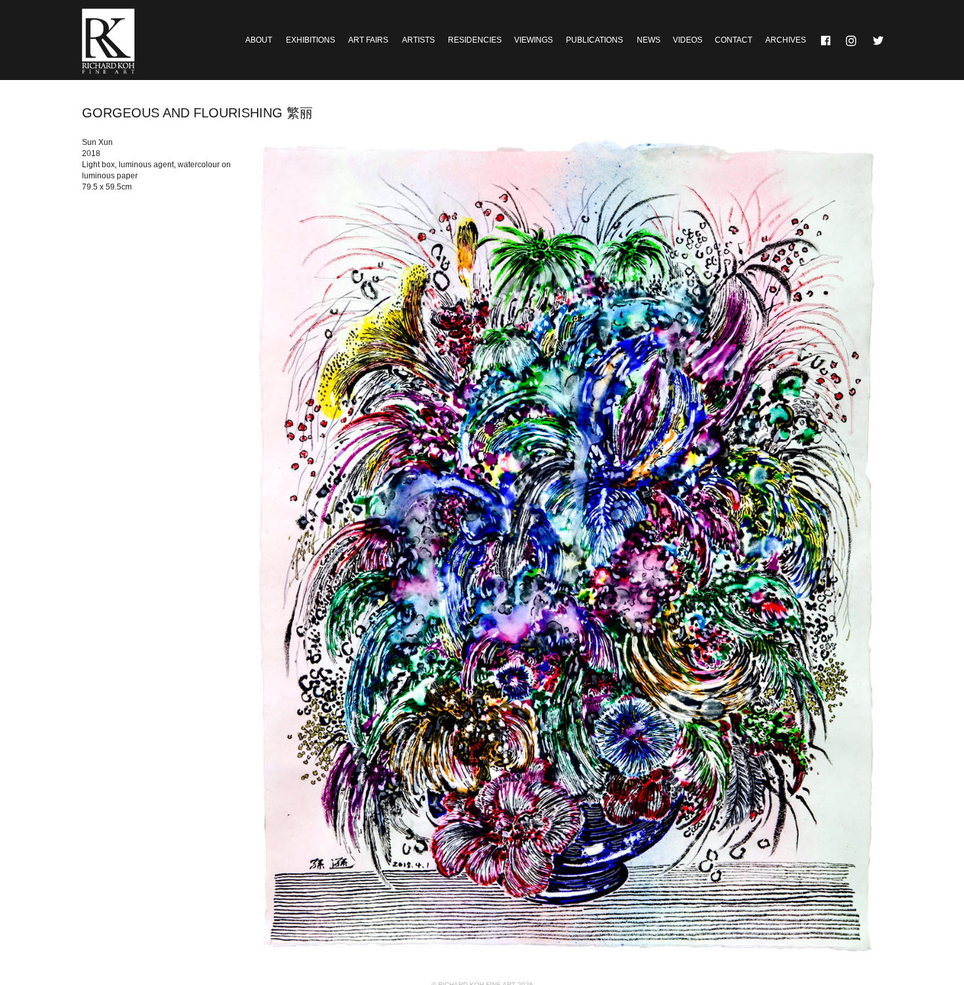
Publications (594, 40)
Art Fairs (368, 40)
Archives (785, 40)
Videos (687, 40)
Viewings (533, 40)
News (648, 40)
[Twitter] (879, 40)
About (258, 40)
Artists (418, 40)
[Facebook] (826, 40)
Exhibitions (310, 40)
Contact (733, 40)
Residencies (475, 40)
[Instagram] (852, 40)
